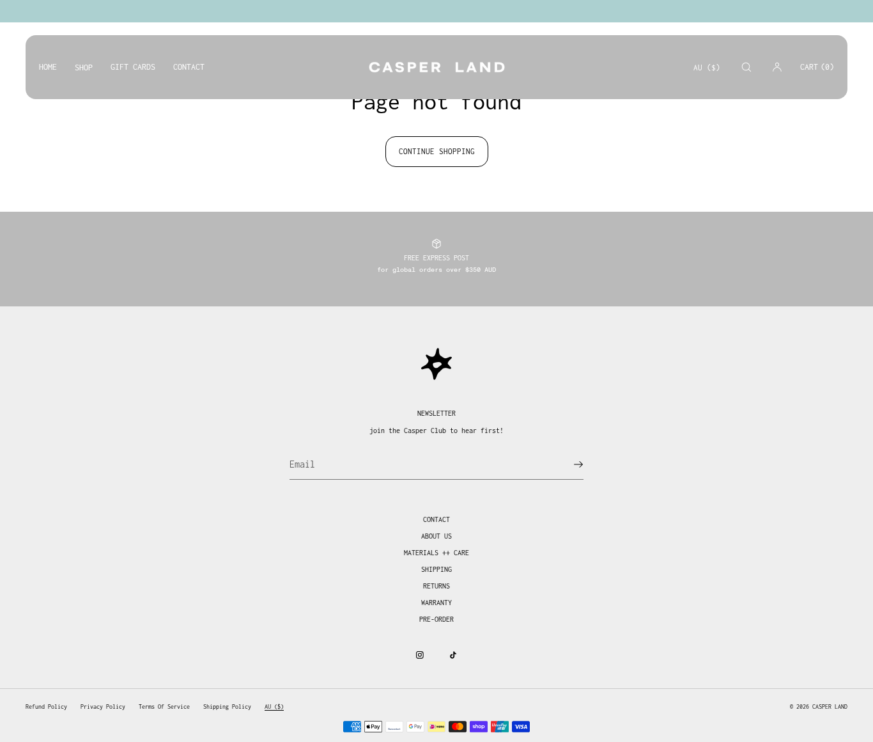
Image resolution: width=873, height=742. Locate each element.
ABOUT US (436, 536)
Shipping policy (227, 706)
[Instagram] (420, 655)
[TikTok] (453, 655)
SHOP (84, 67)
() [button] (817, 67)
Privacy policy (103, 706)
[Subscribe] (567, 464)
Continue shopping (437, 151)
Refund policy (46, 706)
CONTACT (189, 67)
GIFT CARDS (133, 67)
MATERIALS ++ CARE (436, 552)
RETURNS (436, 586)
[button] (746, 67)
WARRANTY (436, 602)
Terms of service (164, 706)
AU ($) (706, 67)
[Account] (777, 67)
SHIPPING (436, 569)
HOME (48, 67)
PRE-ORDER (436, 619)
